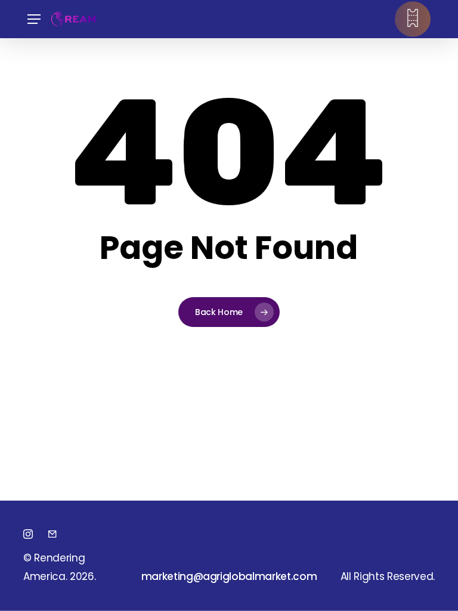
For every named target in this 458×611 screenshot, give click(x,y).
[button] (34, 19)
